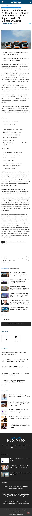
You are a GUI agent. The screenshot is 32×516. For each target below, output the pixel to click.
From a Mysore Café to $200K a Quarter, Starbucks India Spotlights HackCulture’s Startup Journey (19, 274)
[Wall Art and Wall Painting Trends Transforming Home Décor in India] (5, 309)
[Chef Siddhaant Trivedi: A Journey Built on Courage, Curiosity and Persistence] (4, 419)
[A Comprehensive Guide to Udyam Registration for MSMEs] (5, 460)
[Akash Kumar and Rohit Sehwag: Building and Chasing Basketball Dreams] (4, 397)
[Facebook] (2, 26)
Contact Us (15, 510)
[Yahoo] (24, 447)
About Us (5, 510)
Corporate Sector (17, 7)
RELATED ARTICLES (5, 268)
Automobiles (8, 5)
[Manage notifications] (28, 513)
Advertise (10, 510)
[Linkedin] (16, 26)
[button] (2, 2)
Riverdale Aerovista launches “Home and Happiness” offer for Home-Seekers (8, 260)
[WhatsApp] (13, 26)
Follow (16, 336)
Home (2, 5)
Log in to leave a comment (16, 324)
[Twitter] (6, 26)
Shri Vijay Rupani (5, 243)
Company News (10, 7)
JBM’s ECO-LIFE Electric (21, 241)
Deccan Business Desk (7, 23)
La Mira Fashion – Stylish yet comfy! (24, 259)
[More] (27, 26)
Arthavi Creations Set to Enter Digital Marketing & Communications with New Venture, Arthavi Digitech (19, 295)
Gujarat (13, 241)
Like (6, 336)
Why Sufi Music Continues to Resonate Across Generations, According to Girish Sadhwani (19, 425)
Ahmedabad (8, 241)
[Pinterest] (9, 26)
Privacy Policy (24, 510)
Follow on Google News (16, 511)
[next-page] (5, 315)
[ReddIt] (20, 26)
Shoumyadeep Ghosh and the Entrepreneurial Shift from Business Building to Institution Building (19, 288)
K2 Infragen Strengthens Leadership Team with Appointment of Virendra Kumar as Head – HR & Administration (20, 302)
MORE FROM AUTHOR (14, 268)
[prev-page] (2, 315)
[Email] (23, 26)
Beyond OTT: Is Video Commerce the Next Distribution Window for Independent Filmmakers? (19, 281)
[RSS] (16, 447)
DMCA (19, 510)
